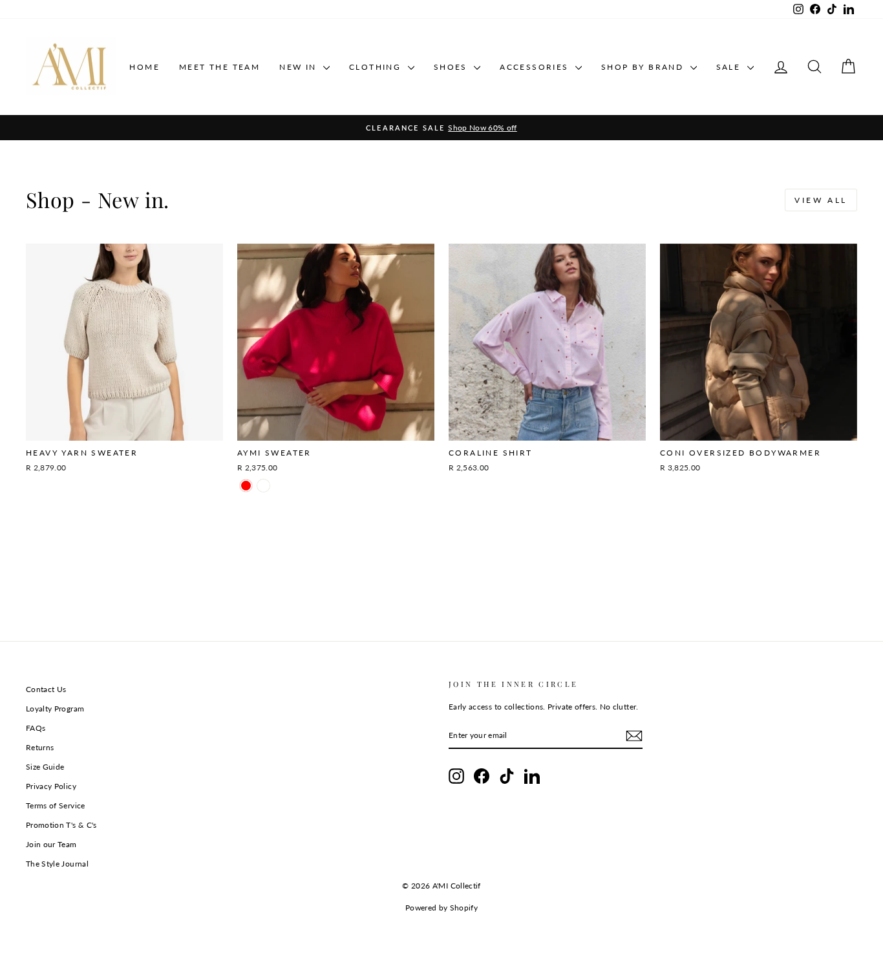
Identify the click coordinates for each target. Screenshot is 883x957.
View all (820, 200)
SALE (730, 67)
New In (299, 67)
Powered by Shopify (441, 907)
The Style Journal (57, 863)
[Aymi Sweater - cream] (263, 485)
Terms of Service (55, 805)
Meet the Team (219, 67)
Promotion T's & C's (61, 825)
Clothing (377, 67)
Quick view (125, 426)
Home (144, 67)
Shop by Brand (644, 67)
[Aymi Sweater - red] (246, 485)
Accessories (536, 67)
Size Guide (45, 767)
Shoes (452, 67)
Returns (40, 747)
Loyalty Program (55, 708)
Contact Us (46, 689)
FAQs (35, 728)
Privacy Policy (51, 786)
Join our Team (51, 844)
